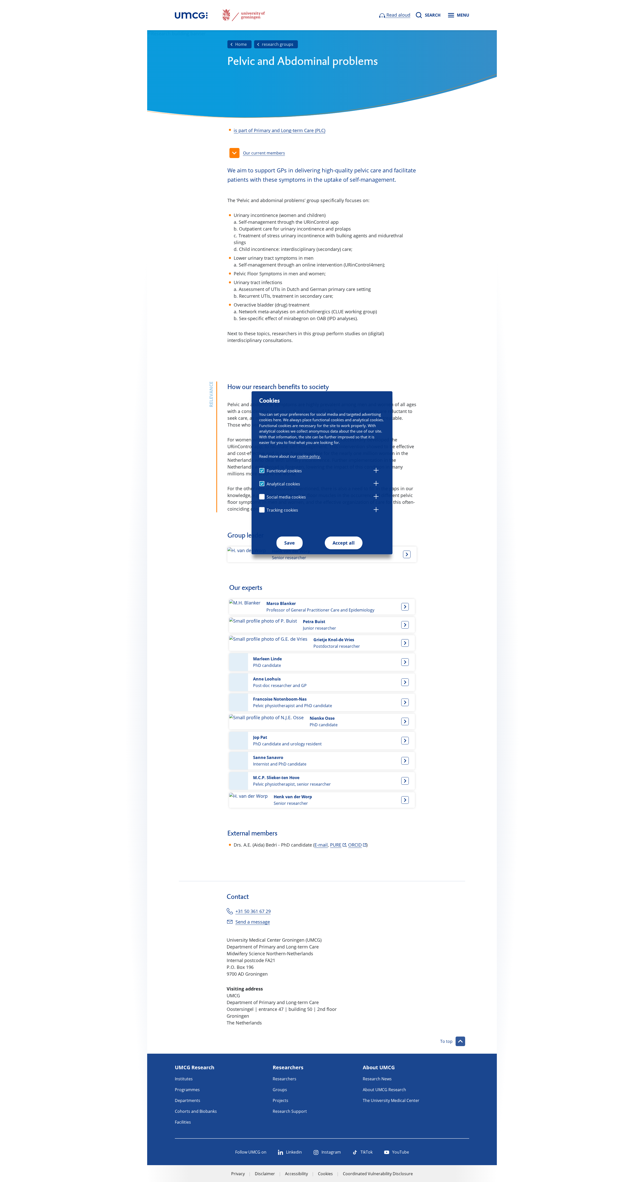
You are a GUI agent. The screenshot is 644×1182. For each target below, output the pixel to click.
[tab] (376, 471)
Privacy (238, 1173)
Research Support (290, 1111)
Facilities (183, 1122)
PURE (335, 845)
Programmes (187, 1089)
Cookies (325, 1173)
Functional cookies (284, 471)
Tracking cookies (282, 510)
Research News (377, 1079)
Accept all (344, 543)
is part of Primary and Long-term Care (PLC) (279, 130)
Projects (280, 1100)
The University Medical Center (391, 1100)
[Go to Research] (191, 15)
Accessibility (296, 1173)
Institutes (184, 1079)
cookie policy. (309, 456)
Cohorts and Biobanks (196, 1111)
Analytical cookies (283, 484)
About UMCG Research (384, 1089)
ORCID (355, 845)
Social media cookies (286, 497)
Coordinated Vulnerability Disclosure (378, 1173)
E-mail (321, 845)
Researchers (284, 1079)
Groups (280, 1089)
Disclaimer (265, 1173)
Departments (187, 1100)
